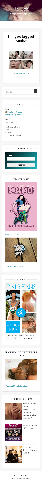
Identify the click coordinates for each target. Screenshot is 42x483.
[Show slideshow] (21, 73)
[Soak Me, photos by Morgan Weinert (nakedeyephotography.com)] (15, 55)
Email (10, 155)
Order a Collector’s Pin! (14, 266)
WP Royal (26, 479)
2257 (26, 476)
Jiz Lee (21, 8)
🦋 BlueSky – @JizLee (13, 112)
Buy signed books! (12, 234)
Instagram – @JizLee (13, 115)
